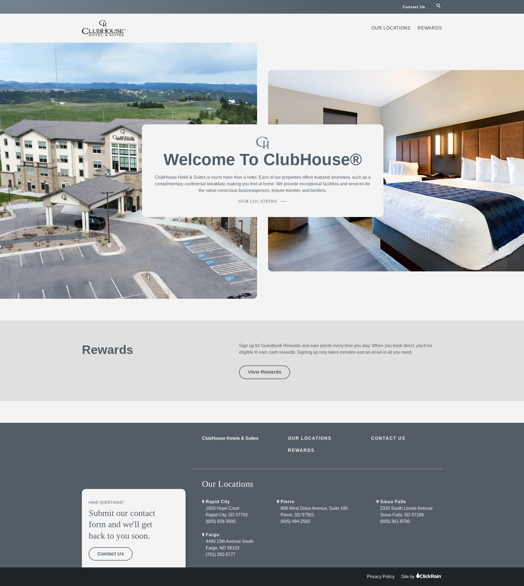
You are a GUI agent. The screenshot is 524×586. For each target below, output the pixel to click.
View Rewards (264, 372)
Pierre (287, 501)
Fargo (212, 534)
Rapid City (218, 501)
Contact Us (414, 7)
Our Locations (391, 28)
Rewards (430, 28)
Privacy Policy (381, 576)
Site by (408, 576)
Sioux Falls (393, 501)
